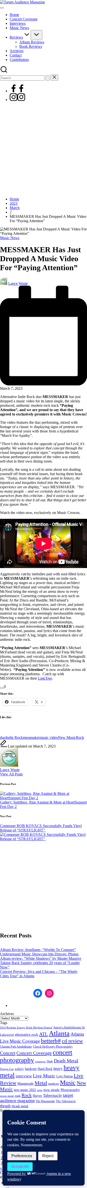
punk (18, 1095)
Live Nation (64, 1076)
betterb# (51, 1040)
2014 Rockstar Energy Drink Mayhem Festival (26, 1027)
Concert (7, 1053)
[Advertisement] (43, 149)
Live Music (44, 1075)
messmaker (31, 737)
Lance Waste (10, 770)
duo (3, 737)
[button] (48, 78)
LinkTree (45, 678)
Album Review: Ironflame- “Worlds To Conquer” (38, 950)
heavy (58, 1068)
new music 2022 (25, 1090)
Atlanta (59, 1033)
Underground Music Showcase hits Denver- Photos (39, 954)
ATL (43, 1034)
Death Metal (66, 1060)
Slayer (37, 1096)
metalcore (53, 1083)
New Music (67, 737)
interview (24, 1076)
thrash (5, 1105)
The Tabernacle (66, 1101)
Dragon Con (7, 1069)
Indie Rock (14, 737)
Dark (50, 1061)
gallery (19, 1069)
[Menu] (2, 7)
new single (52, 1090)
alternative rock (26, 1034)
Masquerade (25, 1083)
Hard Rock (45, 1069)
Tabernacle (52, 1095)
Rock (80, 737)
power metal (7, 1095)
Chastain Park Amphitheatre (16, 1046)
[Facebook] (17, 91)
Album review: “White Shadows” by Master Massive (40, 958)
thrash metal (20, 1106)
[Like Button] (2, 688)
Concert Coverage (34, 1053)
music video (49, 737)
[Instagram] (17, 100)
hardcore (31, 1069)
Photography (70, 1090)
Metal (41, 1083)
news (40, 1090)
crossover (40, 1061)
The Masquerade (45, 1101)
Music (68, 1082)
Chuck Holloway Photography (53, 1046)
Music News (9, 238)
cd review (72, 1041)
